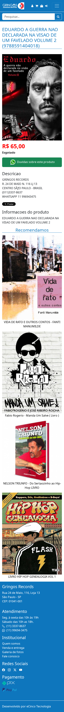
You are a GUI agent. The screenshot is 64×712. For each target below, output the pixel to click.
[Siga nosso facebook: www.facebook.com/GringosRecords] (3, 670)
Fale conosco (11, 656)
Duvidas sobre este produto (35, 162)
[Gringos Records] (13, 5)
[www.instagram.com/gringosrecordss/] (9, 670)
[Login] (46, 6)
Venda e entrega (13, 648)
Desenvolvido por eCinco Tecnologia (26, 706)
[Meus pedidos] (41, 6)
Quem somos (11, 643)
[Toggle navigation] (57, 5)
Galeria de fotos (13, 652)
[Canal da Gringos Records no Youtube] (20, 670)
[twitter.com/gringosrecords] (15, 670)
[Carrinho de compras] (36, 6)
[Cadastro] (32, 6)
